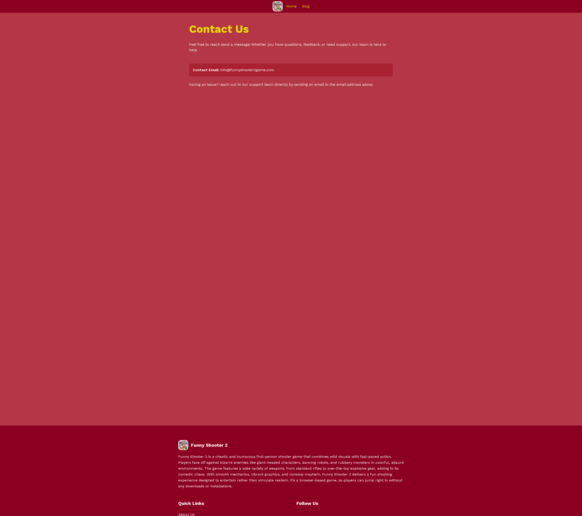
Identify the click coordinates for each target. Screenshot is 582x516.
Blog (306, 6)
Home (291, 6)
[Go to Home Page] (278, 6)
